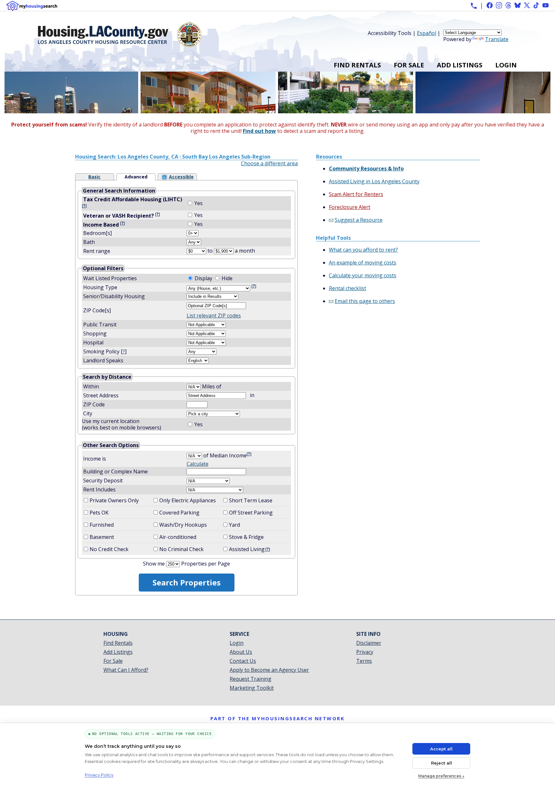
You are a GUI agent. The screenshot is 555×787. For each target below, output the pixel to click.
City (87, 413)
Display (203, 278)
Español (426, 33)
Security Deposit (103, 480)
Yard (234, 524)
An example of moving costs (362, 262)
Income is (94, 458)
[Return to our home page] (119, 44)
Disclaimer (368, 642)
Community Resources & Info (366, 168)
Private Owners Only (114, 500)
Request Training (250, 678)
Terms (364, 660)
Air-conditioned (177, 537)
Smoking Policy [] (105, 351)
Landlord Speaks (103, 360)
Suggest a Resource (359, 219)
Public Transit (100, 324)
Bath (88, 242)
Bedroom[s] (97, 233)
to (210, 250)
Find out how (259, 130)
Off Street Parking (251, 512)
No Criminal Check (181, 549)
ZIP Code (94, 404)
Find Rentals (357, 65)
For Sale (409, 65)
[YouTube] (545, 5)
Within (91, 386)
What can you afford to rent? (363, 249)
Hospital (93, 342)
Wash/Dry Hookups (183, 524)
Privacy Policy (99, 774)
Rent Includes (99, 489)
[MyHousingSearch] (31, 6)
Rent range (96, 251)
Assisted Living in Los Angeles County (374, 181)
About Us (241, 651)
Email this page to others (365, 301)
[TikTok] (536, 5)
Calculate (197, 463)
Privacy (364, 651)
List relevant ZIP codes (214, 315)
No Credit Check (109, 549)
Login (506, 65)
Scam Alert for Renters (356, 194)
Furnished (102, 524)
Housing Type (100, 287)
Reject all (441, 762)
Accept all (441, 748)
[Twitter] (527, 5)
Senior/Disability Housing (114, 296)
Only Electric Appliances (187, 500)
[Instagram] (499, 5)
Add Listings (459, 65)
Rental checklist (347, 288)
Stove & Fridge (246, 537)
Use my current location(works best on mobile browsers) (121, 424)
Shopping (95, 333)
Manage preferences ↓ (441, 776)
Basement (102, 537)
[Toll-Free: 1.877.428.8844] (474, 6)
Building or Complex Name (115, 471)
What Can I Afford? (125, 669)
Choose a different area (269, 163)
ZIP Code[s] (97, 310)
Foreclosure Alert (349, 207)
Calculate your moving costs (362, 275)
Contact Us (243, 660)
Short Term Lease (250, 500)
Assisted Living (247, 549)
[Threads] (508, 5)
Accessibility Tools (389, 33)
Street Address (101, 395)
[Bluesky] (518, 5)
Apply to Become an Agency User (269, 669)
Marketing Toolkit (252, 687)
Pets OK (99, 512)
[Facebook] (490, 5)
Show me (154, 563)
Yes (198, 203)
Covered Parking (179, 512)
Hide (227, 278)
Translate (496, 39)
